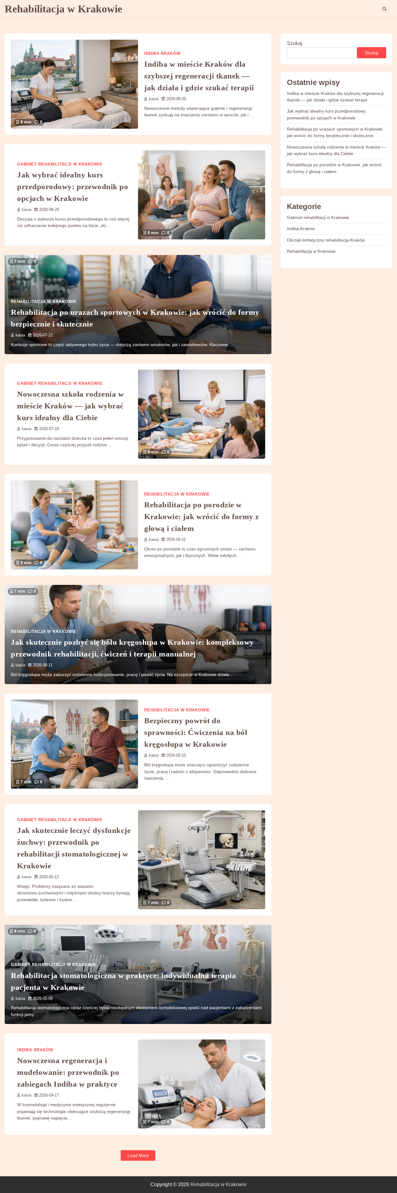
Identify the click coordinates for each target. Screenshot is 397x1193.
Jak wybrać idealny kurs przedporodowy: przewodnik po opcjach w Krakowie (72, 186)
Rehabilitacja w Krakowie (63, 9)
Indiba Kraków (162, 53)
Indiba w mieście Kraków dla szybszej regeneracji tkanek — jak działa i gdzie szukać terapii (199, 76)
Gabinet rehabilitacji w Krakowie (60, 164)
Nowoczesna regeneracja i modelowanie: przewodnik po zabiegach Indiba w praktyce (68, 1072)
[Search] (384, 9)
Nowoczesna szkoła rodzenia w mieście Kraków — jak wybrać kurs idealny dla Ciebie (70, 406)
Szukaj (294, 43)
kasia (153, 99)
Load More (138, 1155)
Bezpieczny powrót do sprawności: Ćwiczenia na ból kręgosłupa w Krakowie (195, 732)
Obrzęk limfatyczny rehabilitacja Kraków (326, 240)
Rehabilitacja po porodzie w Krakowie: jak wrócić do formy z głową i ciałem (201, 516)
